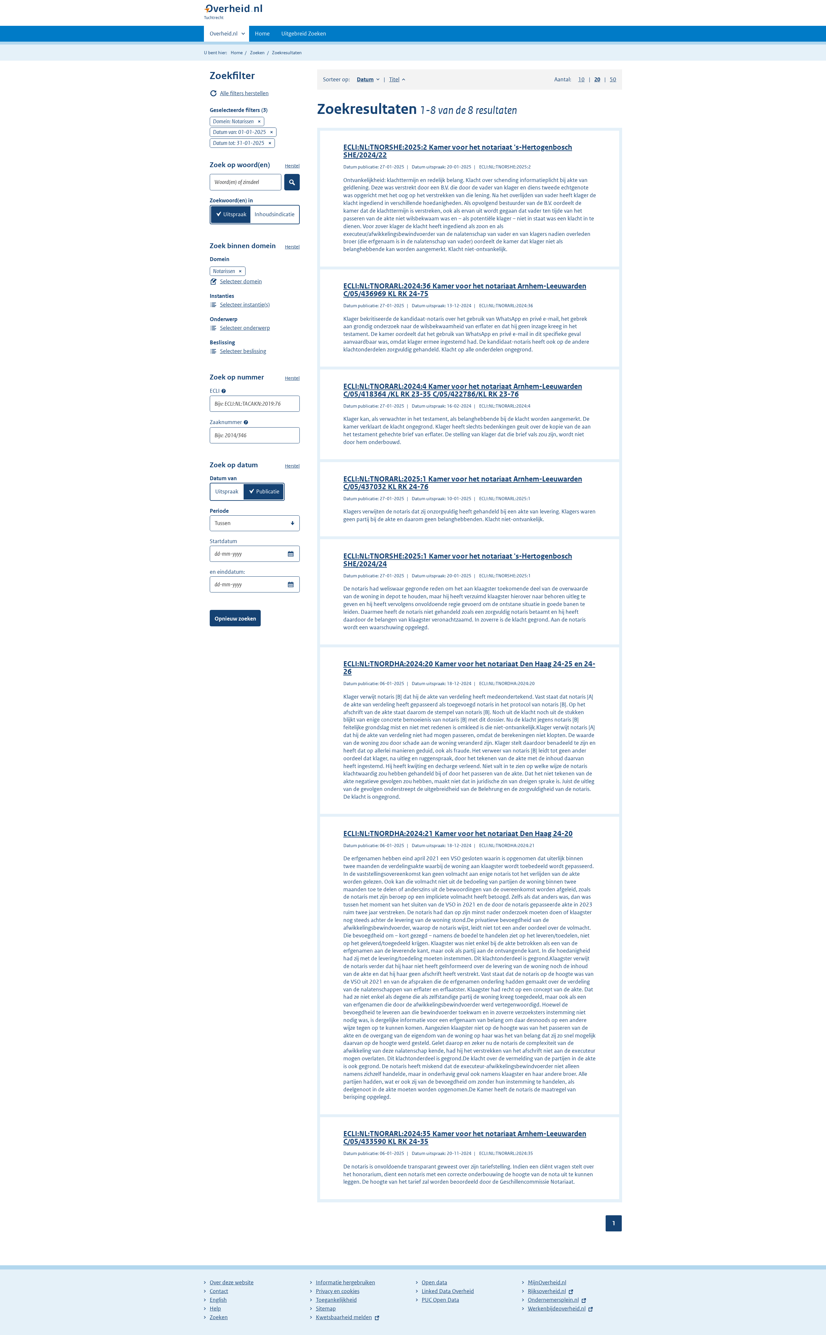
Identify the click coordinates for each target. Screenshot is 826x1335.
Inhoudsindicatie (275, 214)
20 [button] (597, 79)
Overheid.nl (223, 36)
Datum (368, 79)
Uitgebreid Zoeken (303, 33)
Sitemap (326, 1308)
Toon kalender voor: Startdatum (290, 553)
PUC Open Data (440, 1299)
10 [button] (581, 79)
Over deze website (232, 1282)
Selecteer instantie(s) (245, 304)
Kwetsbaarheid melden (344, 1317)
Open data (434, 1282)
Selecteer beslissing (243, 351)
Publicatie (267, 491)
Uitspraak (235, 214)
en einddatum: (227, 571)
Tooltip (224, 391)
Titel (397, 79)
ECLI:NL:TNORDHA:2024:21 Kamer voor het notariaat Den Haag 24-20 (458, 833)
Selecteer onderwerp (245, 327)
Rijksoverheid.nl (547, 1291)
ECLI (215, 390)
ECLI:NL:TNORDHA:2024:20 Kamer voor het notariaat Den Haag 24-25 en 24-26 (469, 668)
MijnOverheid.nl (547, 1282)
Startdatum (223, 541)
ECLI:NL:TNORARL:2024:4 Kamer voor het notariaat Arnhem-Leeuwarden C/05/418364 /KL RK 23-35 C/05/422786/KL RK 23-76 (462, 390)
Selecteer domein (241, 281)
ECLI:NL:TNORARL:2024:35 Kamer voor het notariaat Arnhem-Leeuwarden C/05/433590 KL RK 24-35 (464, 1137)
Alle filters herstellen (244, 93)
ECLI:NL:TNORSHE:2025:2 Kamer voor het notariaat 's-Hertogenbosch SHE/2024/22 (457, 151)
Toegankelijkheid (336, 1299)
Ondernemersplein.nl (553, 1299)
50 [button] (613, 79)
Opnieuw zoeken (235, 618)
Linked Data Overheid (448, 1291)
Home (262, 33)
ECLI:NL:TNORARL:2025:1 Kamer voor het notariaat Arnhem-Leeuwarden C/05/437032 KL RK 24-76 (462, 483)
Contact (219, 1291)
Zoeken (257, 53)
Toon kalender (290, 584)
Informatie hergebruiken (345, 1282)
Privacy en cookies (337, 1291)
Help (215, 1308)
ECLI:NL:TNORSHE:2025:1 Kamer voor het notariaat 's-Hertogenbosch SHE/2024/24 (457, 560)
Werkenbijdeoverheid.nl (557, 1308)
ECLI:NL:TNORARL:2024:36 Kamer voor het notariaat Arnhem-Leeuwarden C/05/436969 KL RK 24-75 (464, 290)
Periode (219, 511)
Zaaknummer (226, 422)
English (218, 1299)
